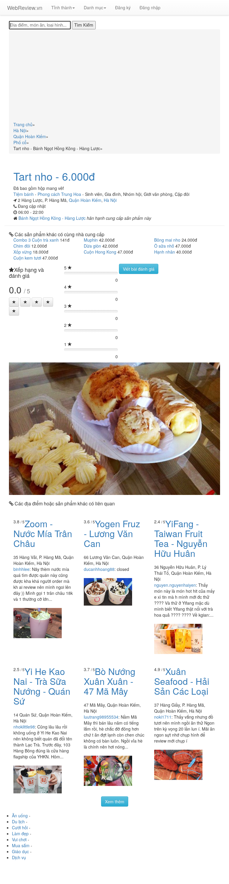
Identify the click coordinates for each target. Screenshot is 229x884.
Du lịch (18, 821)
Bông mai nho (167, 240)
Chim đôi (21, 246)
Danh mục (93, 7)
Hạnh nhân (164, 252)
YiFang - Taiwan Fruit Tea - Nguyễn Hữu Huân (181, 538)
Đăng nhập (150, 7)
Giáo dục (20, 851)
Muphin (91, 240)
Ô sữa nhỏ (164, 246)
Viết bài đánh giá (138, 269)
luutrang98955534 (101, 717)
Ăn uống (20, 816)
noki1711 (162, 717)
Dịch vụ (19, 857)
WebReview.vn (24, 7)
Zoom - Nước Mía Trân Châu (42, 533)
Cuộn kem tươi (27, 258)
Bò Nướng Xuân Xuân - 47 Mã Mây (109, 681)
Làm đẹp (20, 833)
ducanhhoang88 (99, 569)
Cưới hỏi (20, 827)
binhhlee (21, 569)
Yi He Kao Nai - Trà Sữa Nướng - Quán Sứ (41, 686)
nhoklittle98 (24, 727)
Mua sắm (21, 845)
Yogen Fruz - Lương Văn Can (112, 533)
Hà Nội (110, 200)
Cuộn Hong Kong (100, 252)
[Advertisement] (114, 76)
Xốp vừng (22, 252)
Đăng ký (123, 7)
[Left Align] (14, 302)
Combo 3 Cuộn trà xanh (36, 240)
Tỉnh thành (61, 7)
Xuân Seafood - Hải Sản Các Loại (181, 681)
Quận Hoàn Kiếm (85, 200)
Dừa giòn (92, 246)
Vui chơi (19, 839)
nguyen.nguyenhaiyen (175, 585)
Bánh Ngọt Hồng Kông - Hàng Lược (52, 218)
